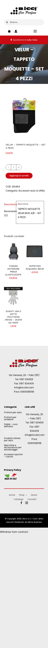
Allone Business (35, 522)
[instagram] (26, 502)
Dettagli (13, 255)
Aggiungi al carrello (19, 175)
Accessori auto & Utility (31, 190)
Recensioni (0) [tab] (9, 213)
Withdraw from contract (14, 532)
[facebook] (21, 502)
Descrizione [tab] (9, 204)
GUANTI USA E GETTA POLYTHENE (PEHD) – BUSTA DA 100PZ (13, 317)
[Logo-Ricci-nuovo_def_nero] (24, 5)
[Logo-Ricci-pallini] (24, 359)
